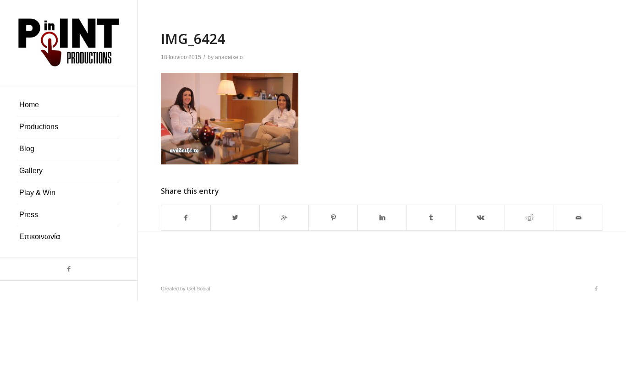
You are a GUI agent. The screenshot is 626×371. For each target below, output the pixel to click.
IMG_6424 (193, 38)
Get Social (198, 288)
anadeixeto (229, 57)
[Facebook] (68, 268)
